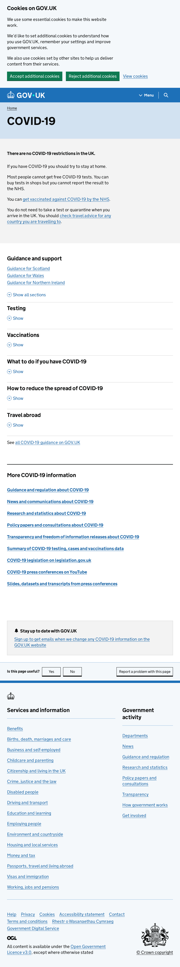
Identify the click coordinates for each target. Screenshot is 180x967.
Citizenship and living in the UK (36, 771)
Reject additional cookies (93, 76)
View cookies (135, 76)
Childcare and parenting (30, 760)
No (76, 671)
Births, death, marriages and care (39, 739)
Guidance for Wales (25, 275)
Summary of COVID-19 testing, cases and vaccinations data (65, 548)
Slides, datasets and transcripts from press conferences (62, 583)
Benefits (15, 728)
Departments (135, 735)
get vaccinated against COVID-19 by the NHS (66, 199)
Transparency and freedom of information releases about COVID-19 (73, 536)
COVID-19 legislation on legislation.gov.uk (49, 560)
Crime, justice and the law (31, 781)
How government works (145, 805)
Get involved (134, 815)
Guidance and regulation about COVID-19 (48, 490)
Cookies (47, 914)
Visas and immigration (28, 876)
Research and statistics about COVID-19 (46, 513)
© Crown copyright (154, 952)
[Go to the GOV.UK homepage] (26, 95)
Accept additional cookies (35, 76)
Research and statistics (145, 767)
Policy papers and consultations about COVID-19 (55, 525)
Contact (117, 914)
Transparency (135, 794)
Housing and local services (32, 845)
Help (11, 914)
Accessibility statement (82, 914)
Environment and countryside (35, 834)
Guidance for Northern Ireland (36, 282)
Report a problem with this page (144, 671)
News (128, 746)
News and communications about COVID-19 (50, 501)
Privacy (28, 914)
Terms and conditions (27, 921)
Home (12, 108)
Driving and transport (27, 802)
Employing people (24, 823)
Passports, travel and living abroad (40, 866)
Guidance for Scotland (28, 268)
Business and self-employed (33, 749)
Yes (55, 671)
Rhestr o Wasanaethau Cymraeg (82, 921)
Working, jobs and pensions (33, 887)
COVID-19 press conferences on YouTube (47, 572)
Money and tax (21, 855)
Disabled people (22, 792)
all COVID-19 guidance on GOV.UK (47, 442)
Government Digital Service (33, 928)
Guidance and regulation (145, 756)
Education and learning (29, 813)
